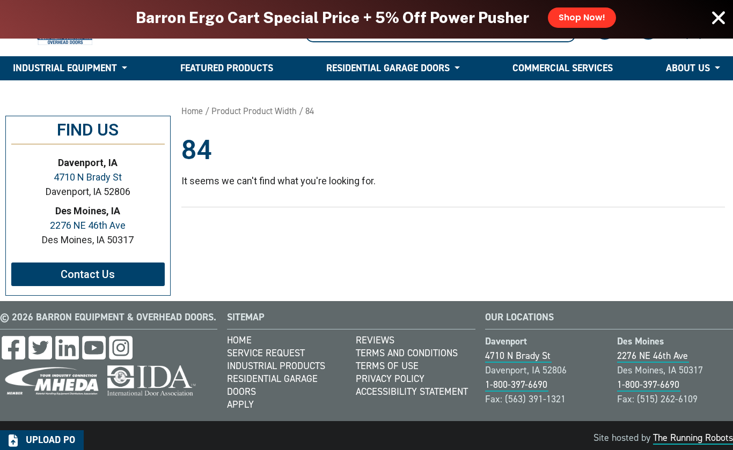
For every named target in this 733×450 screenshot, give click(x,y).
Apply (240, 404)
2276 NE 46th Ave (88, 225)
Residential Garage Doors (388, 68)
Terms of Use (387, 365)
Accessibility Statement (412, 391)
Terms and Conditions (407, 353)
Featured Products (226, 68)
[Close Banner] (718, 18)
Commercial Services (562, 68)
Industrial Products (276, 365)
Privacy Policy (390, 378)
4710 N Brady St (88, 177)
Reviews (375, 340)
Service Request (266, 353)
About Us (688, 68)
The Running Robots (693, 437)
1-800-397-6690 (516, 384)
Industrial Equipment (65, 68)
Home (192, 111)
